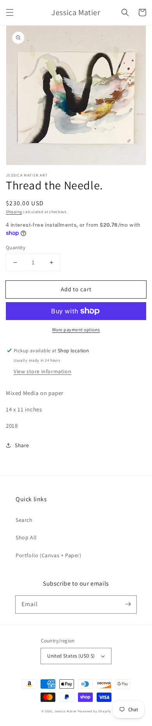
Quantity (15, 247)
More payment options (76, 329)
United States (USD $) (71, 656)
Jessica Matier (65, 711)
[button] (9, 12)
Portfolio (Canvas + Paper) (48, 555)
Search (24, 519)
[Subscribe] (127, 604)
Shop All (26, 537)
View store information (42, 371)
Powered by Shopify (94, 711)
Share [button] (22, 445)
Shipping (14, 211)
